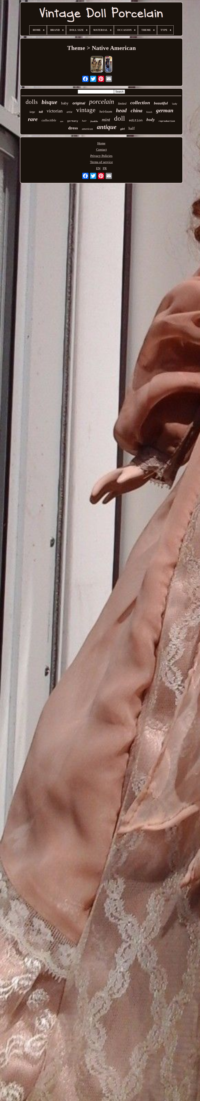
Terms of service (101, 162)
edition (136, 120)
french (149, 112)
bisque (49, 102)
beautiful (161, 103)
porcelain (101, 101)
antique (106, 126)
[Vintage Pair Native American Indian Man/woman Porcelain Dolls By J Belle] (97, 65)
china (136, 110)
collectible (49, 120)
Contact (101, 149)
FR (105, 168)
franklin (94, 121)
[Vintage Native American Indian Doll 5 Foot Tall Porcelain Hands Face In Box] (108, 65)
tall (41, 111)
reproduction (167, 121)
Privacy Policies (101, 156)
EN (98, 168)
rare (33, 119)
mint (106, 119)
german (164, 110)
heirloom (105, 111)
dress (73, 127)
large (32, 111)
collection (140, 102)
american (87, 128)
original (78, 103)
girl (122, 128)
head (121, 110)
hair (84, 120)
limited (122, 103)
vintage (86, 109)
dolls (32, 101)
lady (174, 104)
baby (65, 103)
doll (119, 118)
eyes (61, 121)
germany (72, 120)
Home (101, 143)
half (132, 128)
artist (69, 111)
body (150, 119)
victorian (55, 111)
